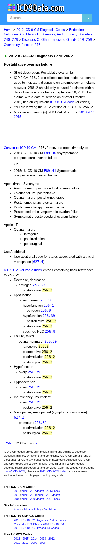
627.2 (19, 417)
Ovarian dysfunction (23, 45)
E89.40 (50, 153)
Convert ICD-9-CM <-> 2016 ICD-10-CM (39, 524)
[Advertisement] (40, 132)
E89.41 (50, 171)
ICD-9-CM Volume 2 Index (23, 270)
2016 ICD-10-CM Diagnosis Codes (35, 520)
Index (24, 490)
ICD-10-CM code (62, 102)
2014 (91, 112)
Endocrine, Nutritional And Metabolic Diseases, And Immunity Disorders (48, 35)
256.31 (41, 423)
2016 (17, 538)
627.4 (38, 262)
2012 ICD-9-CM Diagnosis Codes (40, 30)
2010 (49, 494)
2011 (33, 494)
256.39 (38, 285)
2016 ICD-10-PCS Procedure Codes (36, 527)
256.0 (46, 310)
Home (8, 30)
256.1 (49, 305)
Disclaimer (50, 509)
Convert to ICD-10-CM (20, 148)
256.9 (45, 300)
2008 (33, 498)
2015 (17, 117)
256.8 (50, 331)
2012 (17, 494)
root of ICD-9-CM (14, 471)
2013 (83, 112)
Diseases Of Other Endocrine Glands (57, 40)
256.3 (40, 443)
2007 (49, 498)
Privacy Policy (32, 509)
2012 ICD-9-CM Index (53, 471)
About (17, 509)
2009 (17, 498)
